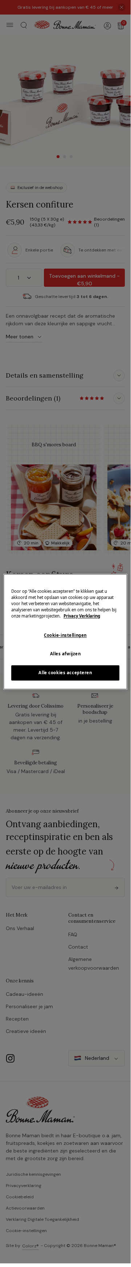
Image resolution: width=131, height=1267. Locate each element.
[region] (65, 631)
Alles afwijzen (65, 654)
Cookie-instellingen (65, 635)
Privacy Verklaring (82, 616)
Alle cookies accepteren (65, 673)
